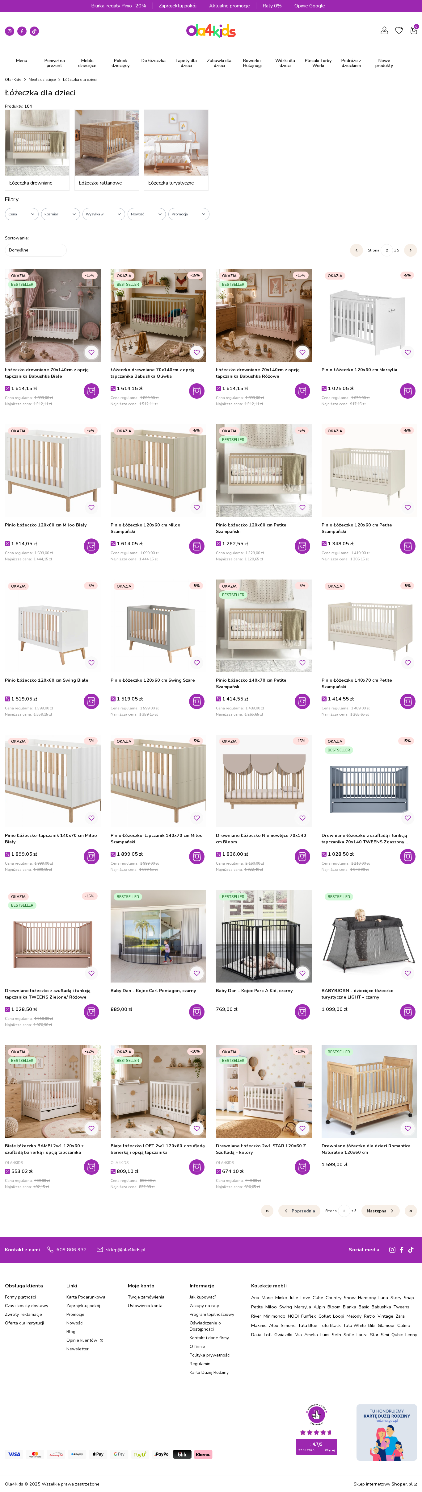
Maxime (259, 1325)
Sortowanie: (17, 238)
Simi (385, 1335)
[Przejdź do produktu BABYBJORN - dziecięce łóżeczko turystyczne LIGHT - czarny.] (369, 936)
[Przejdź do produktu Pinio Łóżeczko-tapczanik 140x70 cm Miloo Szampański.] (158, 781)
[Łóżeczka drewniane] (37, 143)
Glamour (386, 1325)
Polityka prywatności (210, 1355)
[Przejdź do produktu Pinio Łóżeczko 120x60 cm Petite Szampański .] (369, 470)
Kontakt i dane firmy (209, 1338)
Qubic (397, 1335)
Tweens (401, 1307)
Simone (288, 1325)
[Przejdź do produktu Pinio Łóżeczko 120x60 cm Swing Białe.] (53, 626)
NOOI (293, 1316)
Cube (318, 1298)
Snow (350, 1298)
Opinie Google (309, 5)
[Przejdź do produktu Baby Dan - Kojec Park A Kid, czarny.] (264, 936)
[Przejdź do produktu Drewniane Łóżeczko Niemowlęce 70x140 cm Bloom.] (264, 781)
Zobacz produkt (92, 391)
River (256, 1316)
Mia (298, 1335)
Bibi (371, 1325)
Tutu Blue (307, 1325)
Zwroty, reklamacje (23, 1314)
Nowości (74, 1323)
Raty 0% (272, 5)
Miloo (271, 1307)
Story (395, 1298)
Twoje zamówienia (146, 1297)
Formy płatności (20, 1297)
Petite (257, 1307)
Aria (255, 1298)
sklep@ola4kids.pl (126, 1249)
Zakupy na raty (204, 1306)
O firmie (197, 1346)
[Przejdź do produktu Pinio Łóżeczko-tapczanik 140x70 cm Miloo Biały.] (53, 781)
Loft (268, 1335)
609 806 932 (72, 1249)
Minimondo (274, 1316)
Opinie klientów (82, 1340)
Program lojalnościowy (212, 1314)
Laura (362, 1335)
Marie (267, 1298)
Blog (70, 1332)
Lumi (324, 1335)
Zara (400, 1316)
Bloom (333, 1307)
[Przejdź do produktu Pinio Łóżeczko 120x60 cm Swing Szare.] (158, 626)
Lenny (411, 1335)
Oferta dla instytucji (24, 1323)
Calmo (403, 1325)
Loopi (338, 1316)
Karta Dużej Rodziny (209, 1372)
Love (305, 1298)
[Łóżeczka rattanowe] (107, 143)
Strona (373, 250)
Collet (325, 1316)
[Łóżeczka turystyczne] (176, 143)
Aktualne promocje (229, 5)
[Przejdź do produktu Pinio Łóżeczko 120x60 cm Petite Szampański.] (264, 470)
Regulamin (200, 1364)
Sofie (349, 1335)
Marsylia (302, 1307)
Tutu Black (330, 1325)
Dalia (256, 1335)
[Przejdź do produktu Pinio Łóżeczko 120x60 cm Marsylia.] (369, 315)
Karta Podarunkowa (85, 1297)
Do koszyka (92, 546)
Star (374, 1335)
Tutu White (354, 1325)
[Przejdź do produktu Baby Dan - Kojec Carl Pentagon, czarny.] (158, 936)
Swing (285, 1307)
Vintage (385, 1316)
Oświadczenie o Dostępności (205, 1326)
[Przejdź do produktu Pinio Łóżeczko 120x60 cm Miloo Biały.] (53, 470)
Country (333, 1298)
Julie (294, 1298)
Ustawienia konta (145, 1306)
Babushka (381, 1307)
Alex (273, 1325)
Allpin (319, 1307)
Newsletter (77, 1349)
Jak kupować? (203, 1297)
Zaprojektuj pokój (177, 5)
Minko (281, 1298)
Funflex (308, 1316)
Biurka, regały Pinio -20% (118, 5)
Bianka (349, 1307)
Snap (409, 1298)
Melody (354, 1316)
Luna (383, 1298)
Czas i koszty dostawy (26, 1306)
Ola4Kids (13, 79)
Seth (336, 1335)
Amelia (311, 1335)
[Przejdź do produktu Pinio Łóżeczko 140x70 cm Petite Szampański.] (264, 626)
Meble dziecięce (42, 79)
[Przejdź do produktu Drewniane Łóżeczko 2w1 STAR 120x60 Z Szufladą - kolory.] (264, 1091)
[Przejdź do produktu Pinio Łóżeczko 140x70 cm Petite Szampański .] (369, 626)
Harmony (367, 1298)
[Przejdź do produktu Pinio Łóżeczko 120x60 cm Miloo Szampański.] (158, 470)
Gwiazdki (283, 1335)
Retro (369, 1316)
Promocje (75, 1314)
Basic (364, 1307)
